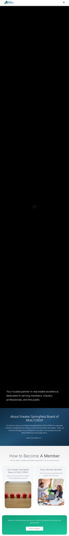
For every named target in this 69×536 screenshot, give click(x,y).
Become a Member (34, 528)
